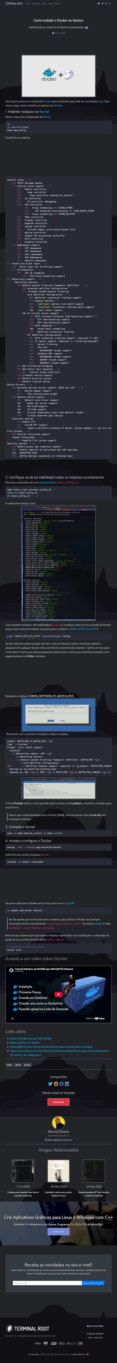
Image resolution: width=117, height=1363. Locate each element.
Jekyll (74, 1354)
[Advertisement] (58, 41)
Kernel (44, 111)
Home (27, 4)
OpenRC (70, 903)
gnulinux (27, 1065)
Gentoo (57, 105)
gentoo (18, 1065)
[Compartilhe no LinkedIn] (67, 1083)
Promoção (36, 4)
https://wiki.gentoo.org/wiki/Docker (31, 1038)
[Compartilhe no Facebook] (62, 1083)
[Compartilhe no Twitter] (51, 1083)
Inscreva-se (58, 1102)
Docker (47, 101)
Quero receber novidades (93, 1283)
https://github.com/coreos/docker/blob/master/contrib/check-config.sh (51, 1046)
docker (9, 1065)
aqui (100, 101)
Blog (50, 4)
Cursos (44, 4)
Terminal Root (14, 3)
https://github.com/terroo (59, 1140)
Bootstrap (81, 1354)
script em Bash (47, 482)
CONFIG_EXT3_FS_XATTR (83, 628)
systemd (99, 923)
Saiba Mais (58, 1231)
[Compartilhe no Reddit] (56, 1083)
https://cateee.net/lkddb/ (25, 1042)
